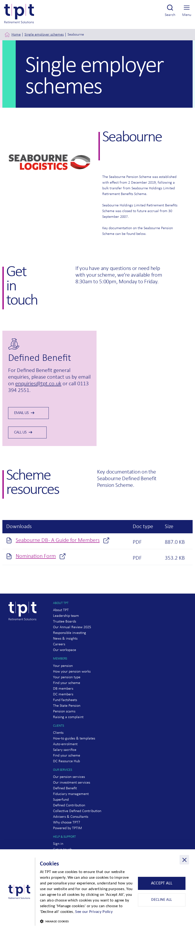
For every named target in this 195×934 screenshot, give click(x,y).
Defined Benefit (65, 788)
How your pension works (72, 672)
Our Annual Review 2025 (72, 627)
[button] (87, 921)
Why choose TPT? (66, 822)
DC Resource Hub (66, 761)
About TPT (61, 610)
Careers (59, 644)
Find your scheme (66, 683)
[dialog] (97, 891)
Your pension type (66, 677)
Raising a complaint (68, 717)
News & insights (65, 639)
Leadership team (66, 616)
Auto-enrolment (65, 744)
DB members (63, 689)
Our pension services (69, 777)
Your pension (63, 666)
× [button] (184, 859)
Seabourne (76, 35)
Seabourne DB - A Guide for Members (58, 540)
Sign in (58, 844)
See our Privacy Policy (94, 912)
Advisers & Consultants (70, 817)
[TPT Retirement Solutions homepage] (24, 629)
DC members (63, 694)
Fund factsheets (65, 700)
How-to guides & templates (74, 738)
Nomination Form (36, 556)
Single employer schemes (44, 35)
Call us (20, 432)
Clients (58, 733)
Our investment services (71, 783)
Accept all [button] (162, 883)
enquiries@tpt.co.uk (38, 384)
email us (21, 413)
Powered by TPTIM (67, 828)
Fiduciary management (71, 794)
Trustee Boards (64, 621)
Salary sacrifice (64, 750)
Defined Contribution (69, 805)
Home (16, 35)
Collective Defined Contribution (77, 811)
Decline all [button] (161, 900)
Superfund (61, 800)
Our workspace (64, 650)
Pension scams (64, 711)
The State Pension (66, 706)
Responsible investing (69, 633)
